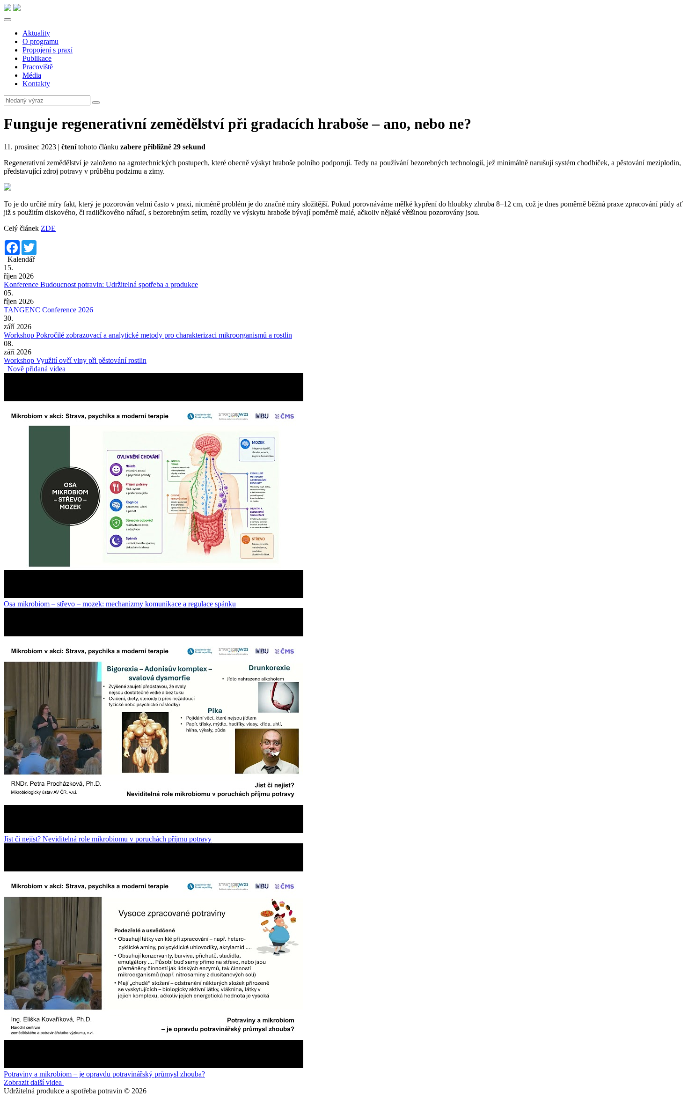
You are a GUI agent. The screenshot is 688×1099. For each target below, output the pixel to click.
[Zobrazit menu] (7, 19)
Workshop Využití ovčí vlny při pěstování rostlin (75, 360)
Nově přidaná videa (36, 369)
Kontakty (36, 84)
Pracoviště (37, 67)
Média (31, 75)
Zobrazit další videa (34, 1082)
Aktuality (36, 33)
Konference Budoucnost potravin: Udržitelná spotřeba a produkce (101, 284)
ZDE (48, 228)
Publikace (36, 58)
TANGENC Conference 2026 (48, 310)
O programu (40, 41)
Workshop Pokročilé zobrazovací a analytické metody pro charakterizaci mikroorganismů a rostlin (148, 335)
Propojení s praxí (47, 50)
